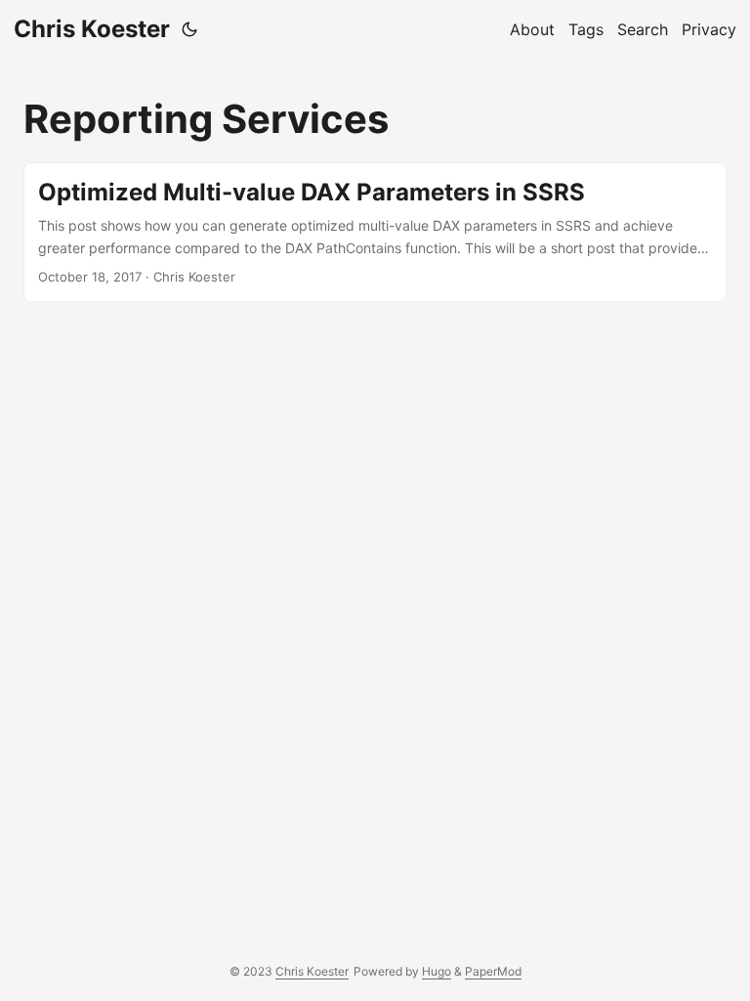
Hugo (436, 971)
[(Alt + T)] (189, 29)
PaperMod (493, 971)
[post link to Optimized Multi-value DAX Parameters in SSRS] (375, 232)
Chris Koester (92, 29)
